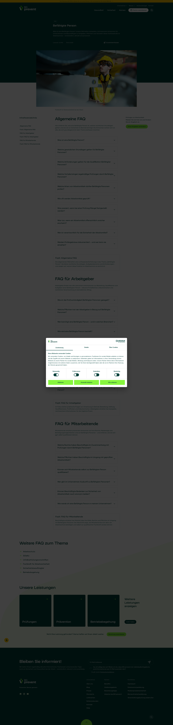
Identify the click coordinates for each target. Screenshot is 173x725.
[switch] (76, 374)
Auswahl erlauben (86, 382)
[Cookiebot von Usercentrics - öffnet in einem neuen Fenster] (117, 341)
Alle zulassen (112, 382)
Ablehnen (61, 382)
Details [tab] (86, 347)
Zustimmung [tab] (60, 347)
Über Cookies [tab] (113, 347)
